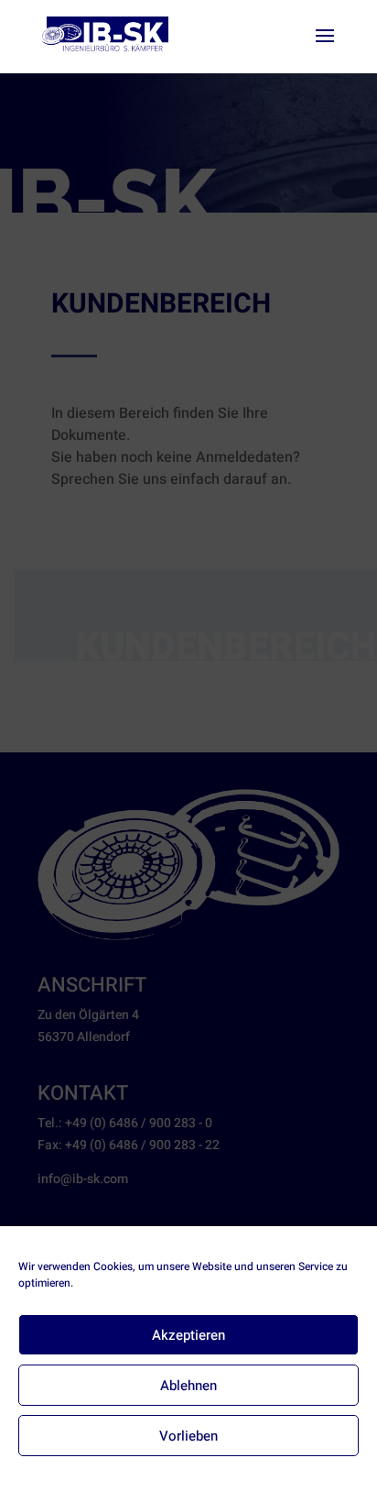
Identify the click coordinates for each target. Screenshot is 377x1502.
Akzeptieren (188, 1335)
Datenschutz (203, 1476)
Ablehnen (188, 1386)
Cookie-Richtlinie (122, 1476)
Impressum (270, 1476)
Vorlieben (188, 1436)
